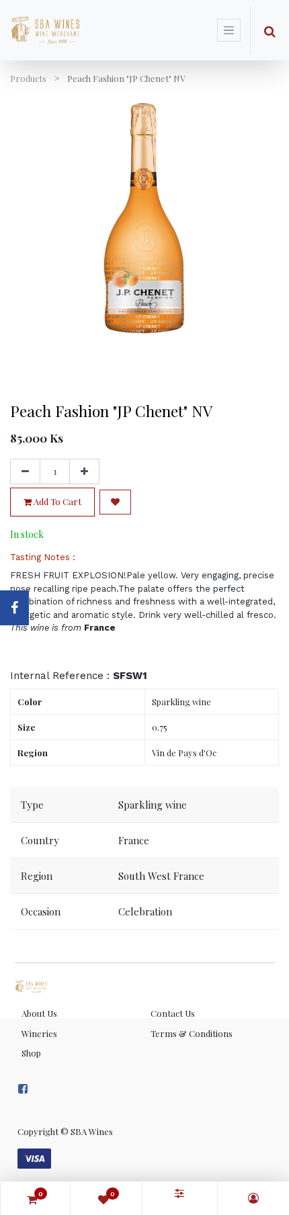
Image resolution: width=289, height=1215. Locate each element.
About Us (39, 1013)
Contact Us (173, 1013)
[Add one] (84, 471)
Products (28, 78)
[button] (115, 502)
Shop (31, 1053)
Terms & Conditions (192, 1033)
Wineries (39, 1033)
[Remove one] (25, 471)
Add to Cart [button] (56, 501)
